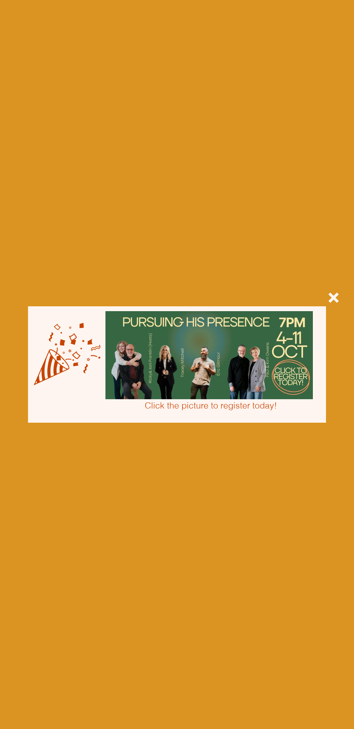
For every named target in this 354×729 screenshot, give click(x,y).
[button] (333, 297)
